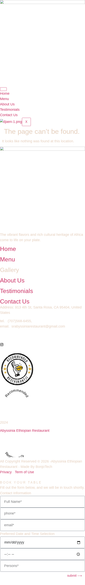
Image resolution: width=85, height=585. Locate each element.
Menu (4, 99)
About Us (7, 104)
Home (4, 93)
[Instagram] (2, 345)
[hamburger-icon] (3, 89)
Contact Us (9, 115)
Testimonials (10, 110)
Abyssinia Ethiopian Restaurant (24, 431)
